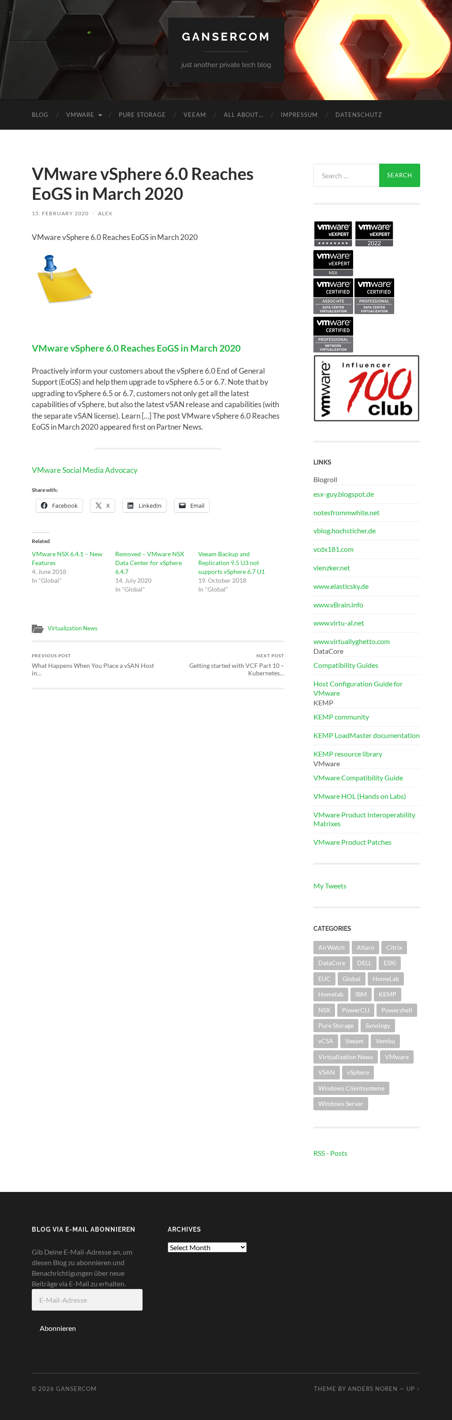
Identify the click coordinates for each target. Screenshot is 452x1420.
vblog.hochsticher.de (344, 530)
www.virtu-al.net (338, 622)
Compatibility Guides (345, 665)
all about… (243, 114)
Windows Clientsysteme (351, 1088)
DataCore (331, 963)
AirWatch (331, 947)
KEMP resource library (347, 753)
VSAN (326, 1072)
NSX (324, 1010)
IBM (361, 994)
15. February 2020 (60, 213)
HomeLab (386, 978)
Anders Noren (373, 1388)
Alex (105, 213)
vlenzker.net (331, 567)
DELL (364, 963)
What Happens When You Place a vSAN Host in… (93, 665)
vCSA (325, 1041)
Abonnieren (58, 1328)
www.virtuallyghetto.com (351, 641)
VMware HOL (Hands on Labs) (359, 796)
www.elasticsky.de (341, 586)
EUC (324, 978)
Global (352, 978)
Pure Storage (142, 114)
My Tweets (330, 885)
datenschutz (358, 114)
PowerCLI (355, 1010)
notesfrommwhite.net (346, 512)
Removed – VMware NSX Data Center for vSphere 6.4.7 (149, 562)
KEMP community (341, 716)
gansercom (226, 36)
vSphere (358, 1072)
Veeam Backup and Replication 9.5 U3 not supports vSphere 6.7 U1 (231, 562)
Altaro (365, 947)
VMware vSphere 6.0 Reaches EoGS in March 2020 (136, 348)
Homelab (330, 994)
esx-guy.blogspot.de (343, 494)
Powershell (396, 1010)
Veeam (195, 114)
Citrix (394, 947)
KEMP (387, 994)
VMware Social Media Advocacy (85, 470)
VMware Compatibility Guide (358, 777)
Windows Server (340, 1103)
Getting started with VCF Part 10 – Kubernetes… (236, 665)
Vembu (385, 1041)
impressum (299, 114)
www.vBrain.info (338, 604)
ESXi (390, 963)
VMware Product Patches (352, 842)
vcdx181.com (333, 549)
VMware (80, 114)
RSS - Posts (330, 1153)
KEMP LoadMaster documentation (366, 735)
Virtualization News (73, 628)
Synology (377, 1025)
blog (40, 114)
